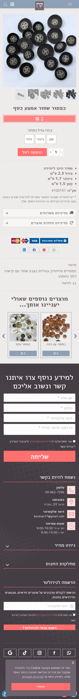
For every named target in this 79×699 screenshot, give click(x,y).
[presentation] (75, 335)
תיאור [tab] (72, 264)
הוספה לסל (32, 152)
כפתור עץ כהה (56, 344)
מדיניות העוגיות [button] (32, 677)
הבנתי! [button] (41, 686)
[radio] (51, 139)
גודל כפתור (36, 130)
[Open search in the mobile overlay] (5, 4)
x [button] (73, 662)
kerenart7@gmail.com (49, 516)
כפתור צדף (23, 344)
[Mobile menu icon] (70, 4)
